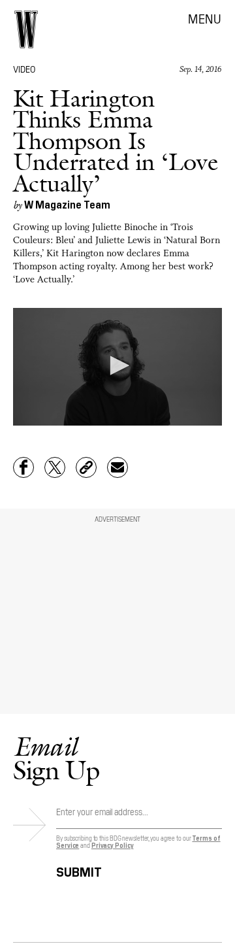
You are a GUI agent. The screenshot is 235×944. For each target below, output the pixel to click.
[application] (117, 367)
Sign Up (56, 758)
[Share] (23, 467)
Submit (79, 869)
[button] (117, 365)
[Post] (54, 467)
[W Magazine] (26, 29)
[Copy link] (86, 467)
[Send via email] (117, 467)
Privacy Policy (112, 845)
